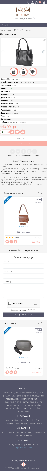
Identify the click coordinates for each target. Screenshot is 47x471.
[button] (44, 40)
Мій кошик (40, 432)
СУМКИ (16, 30)
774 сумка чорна (27, 30)
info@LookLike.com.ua (23, 447)
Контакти (9, 423)
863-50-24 (31, 444)
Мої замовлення (24, 432)
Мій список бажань (23, 435)
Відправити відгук (23, 314)
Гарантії (29, 420)
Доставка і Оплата (14, 420)
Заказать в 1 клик (23, 143)
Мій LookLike (8, 432)
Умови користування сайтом (29, 423)
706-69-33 (16, 444)
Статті (38, 420)
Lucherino (11, 88)
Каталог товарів (5, 30)
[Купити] (11, 132)
